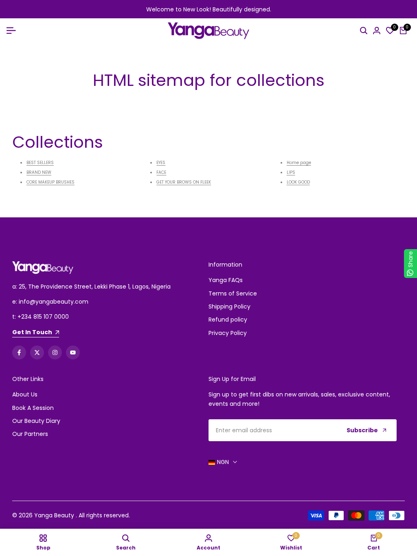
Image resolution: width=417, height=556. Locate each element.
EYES (160, 163)
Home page (299, 163)
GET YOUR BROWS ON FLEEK (183, 182)
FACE (161, 172)
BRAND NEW (38, 172)
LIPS (291, 172)
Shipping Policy (229, 306)
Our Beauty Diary (36, 421)
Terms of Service (232, 293)
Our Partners (30, 434)
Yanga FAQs (225, 280)
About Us (24, 394)
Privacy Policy (227, 333)
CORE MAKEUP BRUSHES (50, 182)
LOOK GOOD (298, 182)
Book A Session (33, 408)
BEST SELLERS (40, 163)
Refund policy (227, 319)
